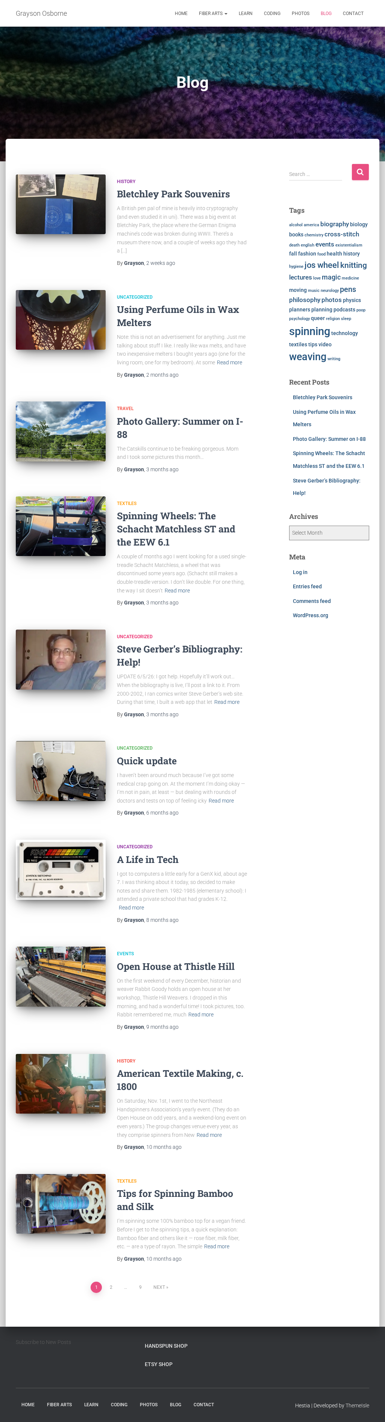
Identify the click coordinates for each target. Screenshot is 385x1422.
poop (360, 310)
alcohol (296, 224)
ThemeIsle (357, 1405)
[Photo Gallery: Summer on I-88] (61, 431)
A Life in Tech (148, 859)
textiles (298, 344)
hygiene (296, 266)
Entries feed (307, 586)
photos (331, 300)
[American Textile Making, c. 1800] (61, 1084)
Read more (229, 362)
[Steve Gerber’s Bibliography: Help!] (61, 660)
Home (181, 13)
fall (293, 254)
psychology (299, 318)
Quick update (147, 761)
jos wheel (322, 265)
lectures (300, 277)
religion (333, 318)
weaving (307, 357)
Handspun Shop (166, 1346)
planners (299, 310)
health (334, 254)
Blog (326, 13)
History (126, 181)
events (324, 244)
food (321, 254)
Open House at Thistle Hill (176, 966)
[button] (225, 13)
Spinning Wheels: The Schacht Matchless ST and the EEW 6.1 (176, 529)
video (325, 344)
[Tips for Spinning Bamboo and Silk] (61, 1204)
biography (334, 224)
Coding (272, 13)
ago (160, 263)
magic (331, 277)
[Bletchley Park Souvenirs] (61, 204)
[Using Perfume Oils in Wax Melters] (61, 320)
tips (312, 344)
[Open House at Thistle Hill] (61, 977)
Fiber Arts (211, 13)
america (311, 224)
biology (359, 224)
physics (352, 300)
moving (298, 290)
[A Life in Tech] (61, 870)
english (307, 245)
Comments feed (312, 601)
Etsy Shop (159, 1364)
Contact (353, 13)
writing (333, 358)
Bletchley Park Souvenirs (173, 194)
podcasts (344, 310)
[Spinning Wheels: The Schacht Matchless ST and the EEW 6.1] (61, 526)
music (314, 290)
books (296, 234)
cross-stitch (341, 234)
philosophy (304, 300)
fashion (307, 254)
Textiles (126, 503)
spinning (309, 331)
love (317, 278)
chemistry (314, 235)
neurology (330, 290)
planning (321, 310)
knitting (353, 265)
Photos (300, 13)
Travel (125, 408)
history (351, 254)
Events (125, 953)
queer (318, 318)
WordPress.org (310, 615)
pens (348, 289)
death (294, 245)
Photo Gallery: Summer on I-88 (329, 439)
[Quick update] (61, 771)
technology (344, 333)
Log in (300, 572)
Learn (246, 13)
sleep (346, 318)
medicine (350, 278)
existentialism (348, 245)
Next (159, 1287)
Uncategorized (135, 297)
